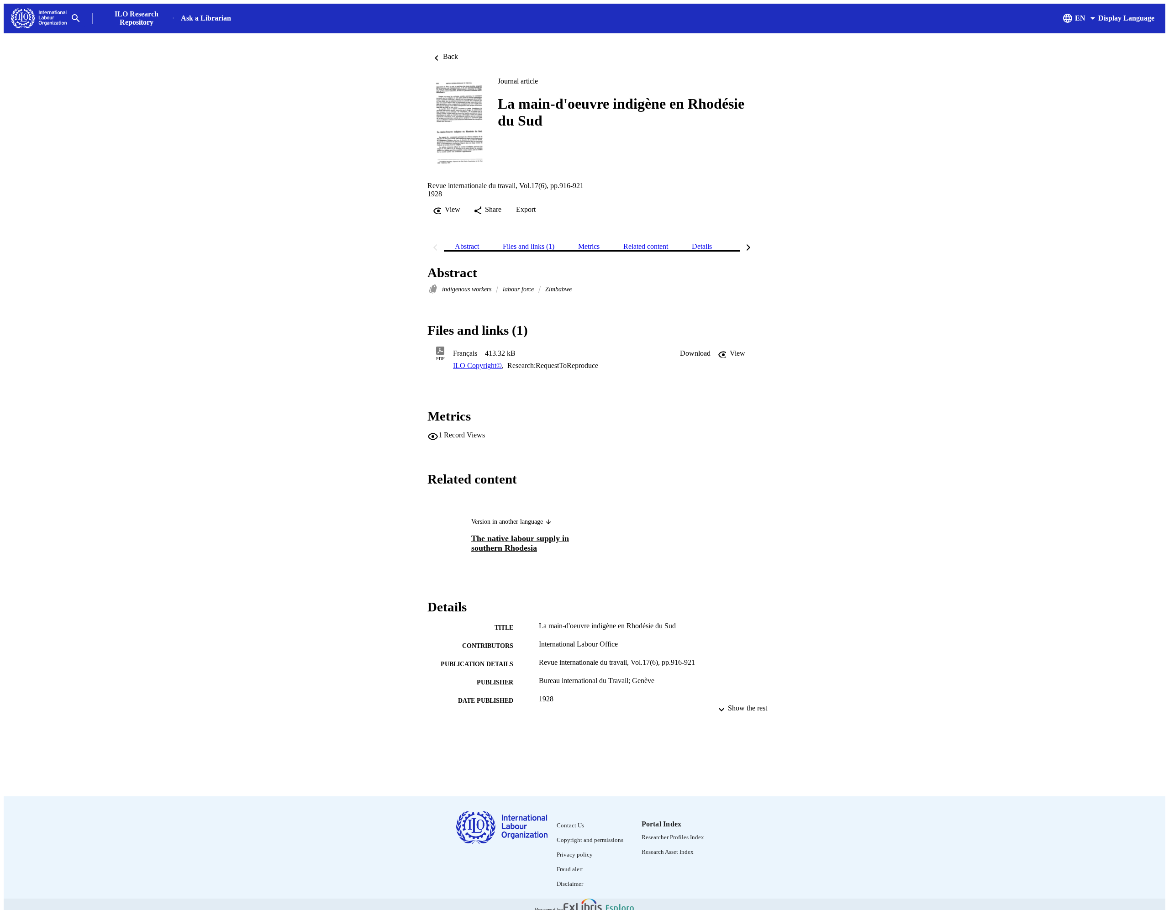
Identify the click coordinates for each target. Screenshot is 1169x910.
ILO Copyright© (477, 365)
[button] (695, 353)
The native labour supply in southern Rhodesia (520, 543)
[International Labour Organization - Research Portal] (39, 18)
